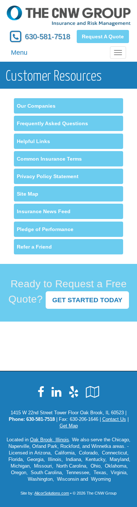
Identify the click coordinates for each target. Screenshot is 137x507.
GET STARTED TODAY (87, 300)
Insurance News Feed (44, 211)
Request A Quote (103, 36)
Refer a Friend (34, 247)
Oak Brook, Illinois (49, 439)
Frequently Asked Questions (52, 123)
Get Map (69, 426)
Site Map (27, 194)
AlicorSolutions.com (51, 493)
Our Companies (36, 106)
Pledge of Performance (45, 229)
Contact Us (114, 419)
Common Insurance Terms (49, 159)
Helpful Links (33, 141)
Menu (19, 52)
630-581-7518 (47, 36)
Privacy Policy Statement (48, 176)
